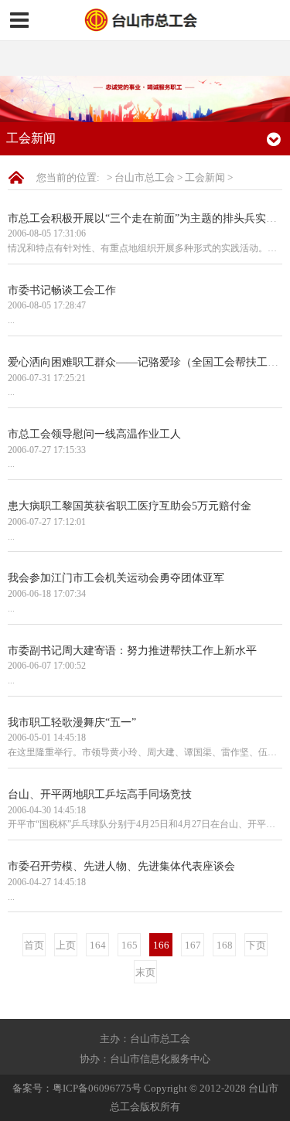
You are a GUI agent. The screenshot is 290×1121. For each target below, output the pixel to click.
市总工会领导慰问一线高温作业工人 (94, 434)
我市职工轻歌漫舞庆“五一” (72, 722)
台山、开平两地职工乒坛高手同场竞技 (100, 794)
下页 (256, 945)
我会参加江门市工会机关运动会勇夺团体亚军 (116, 577)
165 (129, 945)
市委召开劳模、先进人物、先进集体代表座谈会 (121, 866)
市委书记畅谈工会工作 (62, 290)
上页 (66, 945)
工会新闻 (205, 177)
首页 (34, 945)
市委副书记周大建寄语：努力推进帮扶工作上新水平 (132, 650)
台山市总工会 (144, 177)
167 (193, 945)
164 (98, 945)
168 (225, 945)
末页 (145, 972)
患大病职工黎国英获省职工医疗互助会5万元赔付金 (129, 505)
